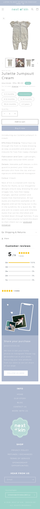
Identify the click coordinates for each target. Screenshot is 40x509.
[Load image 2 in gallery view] (19, 62)
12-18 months (26, 99)
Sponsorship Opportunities (20, 464)
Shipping (15, 86)
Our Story (20, 398)
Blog (20, 403)
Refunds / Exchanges (20, 454)
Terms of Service (20, 458)
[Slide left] (2, 63)
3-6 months (25, 94)
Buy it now (20, 128)
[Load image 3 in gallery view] (30, 62)
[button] (2, 9)
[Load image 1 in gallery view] (9, 62)
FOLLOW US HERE (15, 373)
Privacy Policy (20, 450)
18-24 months (10, 104)
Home (20, 394)
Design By (31, 502)
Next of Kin (18, 502)
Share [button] (6, 238)
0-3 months (9, 94)
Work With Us (20, 411)
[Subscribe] (32, 479)
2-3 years (25, 104)
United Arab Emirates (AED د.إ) (19, 495)
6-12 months (9, 99)
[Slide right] (37, 63)
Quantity (5, 109)
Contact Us (20, 407)
